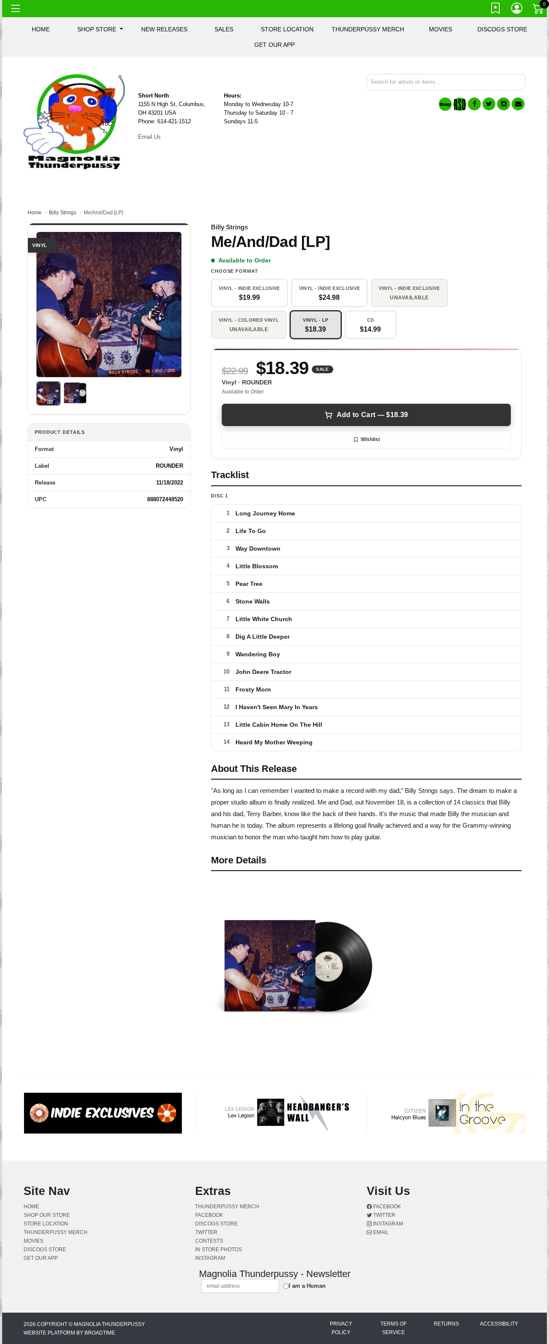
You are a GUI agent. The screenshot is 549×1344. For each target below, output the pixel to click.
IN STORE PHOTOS (218, 1249)
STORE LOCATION (287, 29)
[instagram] (503, 104)
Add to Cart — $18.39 (372, 414)
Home (34, 213)
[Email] (518, 104)
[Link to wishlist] (496, 9)
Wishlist (370, 439)
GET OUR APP (274, 44)
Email (380, 1232)
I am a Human (307, 1286)
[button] (100, 29)
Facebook (386, 1207)
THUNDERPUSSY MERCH (368, 29)
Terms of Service (393, 1328)
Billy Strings (62, 213)
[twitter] (489, 104)
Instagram (387, 1224)
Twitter (383, 1215)
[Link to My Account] (517, 9)
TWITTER (206, 1232)
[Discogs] (445, 104)
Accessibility (499, 1324)
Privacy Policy (341, 1328)
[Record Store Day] (459, 104)
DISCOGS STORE (502, 29)
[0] (539, 10)
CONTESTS (209, 1241)
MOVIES (440, 29)
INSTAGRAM (210, 1258)
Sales (223, 29)
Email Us (149, 137)
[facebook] (474, 104)
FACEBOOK (209, 1215)
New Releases (164, 29)
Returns (446, 1324)
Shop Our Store (47, 1215)
